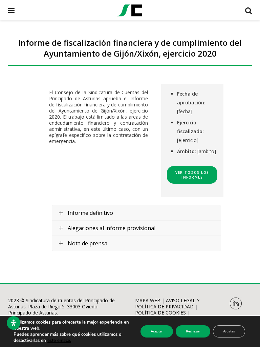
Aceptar (157, 331)
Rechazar (193, 331)
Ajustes (229, 331)
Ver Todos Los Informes (192, 175)
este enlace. (59, 341)
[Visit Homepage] (129, 10)
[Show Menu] (11, 10)
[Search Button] (248, 10)
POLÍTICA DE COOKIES (160, 312)
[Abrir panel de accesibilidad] (13, 323)
